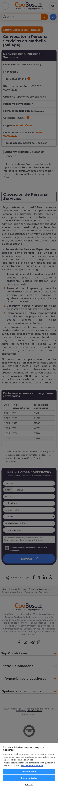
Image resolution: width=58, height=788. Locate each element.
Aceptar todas (29, 771)
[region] (29, 765)
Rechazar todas (29, 778)
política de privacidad (32, 765)
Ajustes (29, 784)
